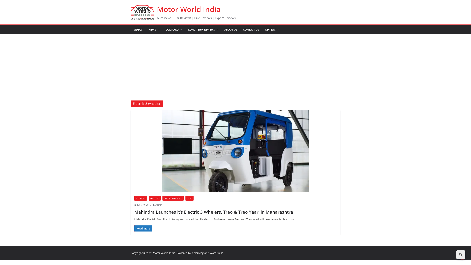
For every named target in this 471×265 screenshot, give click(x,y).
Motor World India (189, 9)
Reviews (270, 29)
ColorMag (198, 253)
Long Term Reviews (201, 29)
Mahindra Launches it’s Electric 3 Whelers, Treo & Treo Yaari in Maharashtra (213, 212)
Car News (154, 198)
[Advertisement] (235, 62)
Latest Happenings (173, 198)
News (152, 29)
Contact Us (251, 29)
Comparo (172, 29)
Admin (158, 204)
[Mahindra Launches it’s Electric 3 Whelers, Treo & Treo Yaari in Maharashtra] (235, 151)
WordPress (216, 253)
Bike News (140, 198)
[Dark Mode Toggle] (460, 254)
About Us (230, 29)
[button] (158, 29)
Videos (138, 29)
